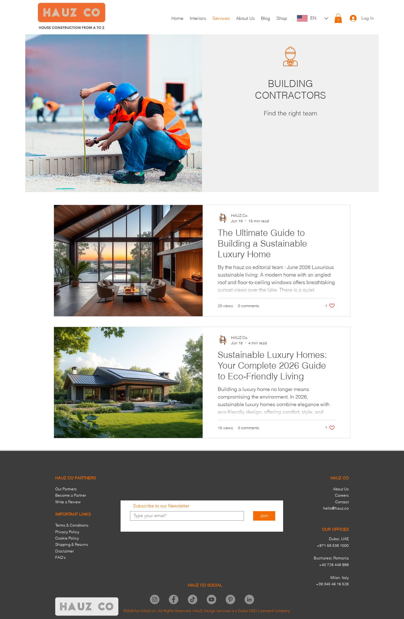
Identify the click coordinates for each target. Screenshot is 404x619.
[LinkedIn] (249, 599)
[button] (338, 18)
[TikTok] (192, 599)
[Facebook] (173, 599)
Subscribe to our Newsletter (161, 506)
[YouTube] (211, 599)
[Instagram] (154, 599)
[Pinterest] (230, 599)
